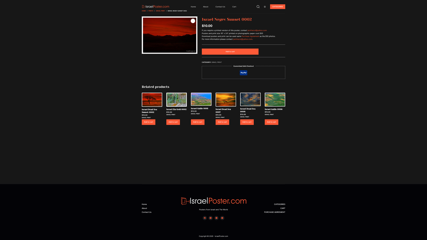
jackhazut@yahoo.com (257, 30)
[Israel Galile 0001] (201, 99)
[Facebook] (205, 218)
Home (193, 7)
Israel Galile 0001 (199, 108)
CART (282, 208)
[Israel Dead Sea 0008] (250, 99)
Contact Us (220, 7)
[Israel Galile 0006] (275, 100)
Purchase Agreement (250, 36)
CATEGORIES (277, 7)
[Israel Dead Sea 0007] (226, 100)
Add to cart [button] (148, 122)
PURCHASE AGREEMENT (274, 212)
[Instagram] (216, 218)
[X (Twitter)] (210, 218)
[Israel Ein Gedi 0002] (176, 100)
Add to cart (230, 51)
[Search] (258, 6)
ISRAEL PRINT (216, 62)
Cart (234, 7)
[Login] (265, 7)
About (205, 7)
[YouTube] (222, 218)
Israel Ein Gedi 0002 (176, 109)
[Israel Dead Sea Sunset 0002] (152, 100)
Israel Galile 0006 (273, 109)
